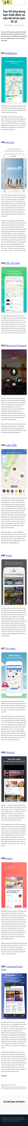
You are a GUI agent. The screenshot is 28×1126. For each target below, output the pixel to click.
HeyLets (10, 142)
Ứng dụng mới (23, 1088)
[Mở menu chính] (25, 2)
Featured (16, 1087)
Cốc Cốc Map (13, 263)
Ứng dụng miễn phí (14, 1088)
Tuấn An (11, 25)
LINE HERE (11, 445)
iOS (9, 1085)
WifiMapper (11, 53)
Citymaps (10, 648)
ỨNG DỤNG (13, 1085)
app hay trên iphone (9, 1087)
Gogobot (10, 752)
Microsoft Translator (16, 345)
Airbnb (9, 858)
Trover (9, 555)
